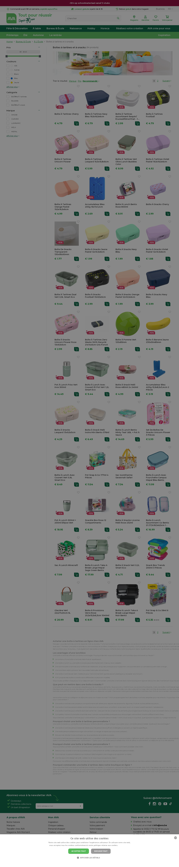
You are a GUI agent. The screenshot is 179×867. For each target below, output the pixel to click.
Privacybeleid (87, 862)
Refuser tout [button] (100, 851)
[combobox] (175, 837)
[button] (89, 857)
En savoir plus (124, 845)
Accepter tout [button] (78, 851)
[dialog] (89, 850)
